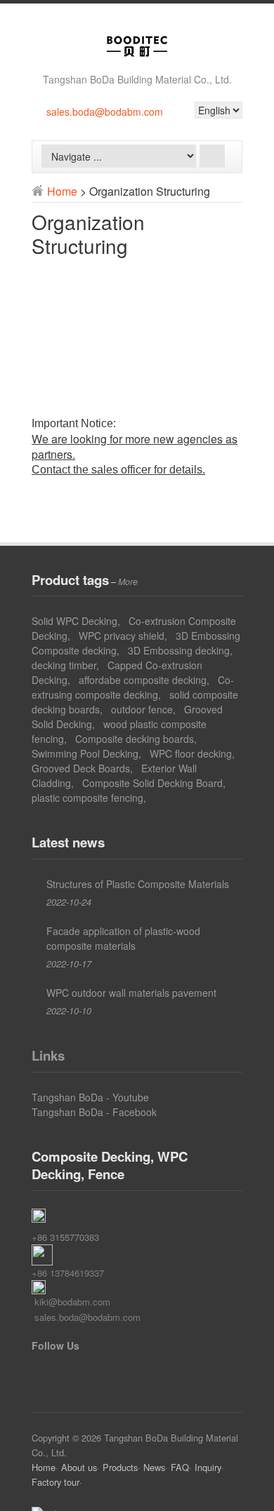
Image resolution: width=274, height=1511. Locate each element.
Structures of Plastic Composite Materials (137, 884)
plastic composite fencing (87, 798)
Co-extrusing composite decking (133, 687)
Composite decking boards (134, 739)
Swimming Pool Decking (85, 753)
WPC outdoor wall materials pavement (131, 993)
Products (120, 1467)
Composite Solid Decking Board (152, 783)
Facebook (40, 1371)
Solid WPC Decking (74, 621)
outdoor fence (142, 709)
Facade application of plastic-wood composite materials (123, 938)
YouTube (61, 1371)
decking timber (64, 665)
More (128, 581)
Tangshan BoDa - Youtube (90, 1097)
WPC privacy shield (121, 636)
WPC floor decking (191, 753)
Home (62, 191)
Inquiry (208, 1467)
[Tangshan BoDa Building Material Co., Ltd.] (137, 55)
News (154, 1467)
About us (79, 1467)
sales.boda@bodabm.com (104, 112)
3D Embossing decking (179, 650)
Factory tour (55, 1482)
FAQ (180, 1467)
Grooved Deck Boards (81, 768)
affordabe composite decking (143, 680)
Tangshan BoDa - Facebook (94, 1112)
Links (48, 1055)
